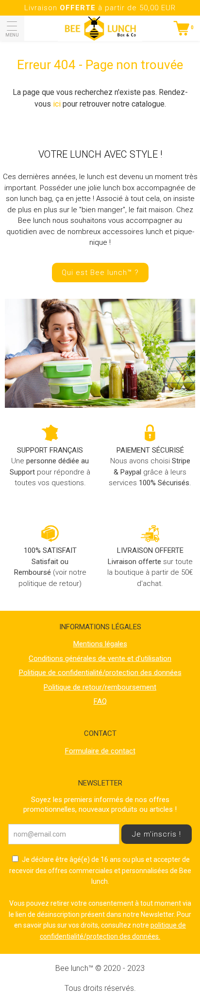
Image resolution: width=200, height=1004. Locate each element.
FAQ (100, 701)
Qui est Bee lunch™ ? (100, 272)
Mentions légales (100, 643)
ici (57, 104)
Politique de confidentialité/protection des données (100, 672)
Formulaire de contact (100, 751)
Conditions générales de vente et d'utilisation (100, 658)
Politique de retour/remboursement (100, 687)
